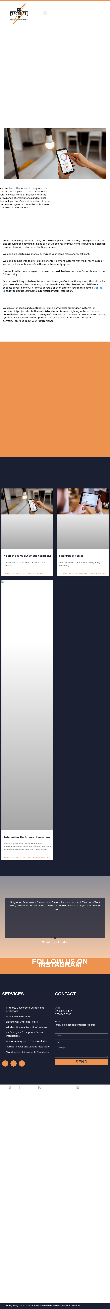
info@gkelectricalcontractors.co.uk (75, 1024)
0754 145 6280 (63, 1014)
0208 (58, 1011)
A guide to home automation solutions (27, 556)
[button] (45, 13)
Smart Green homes (71, 556)
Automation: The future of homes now (27, 837)
